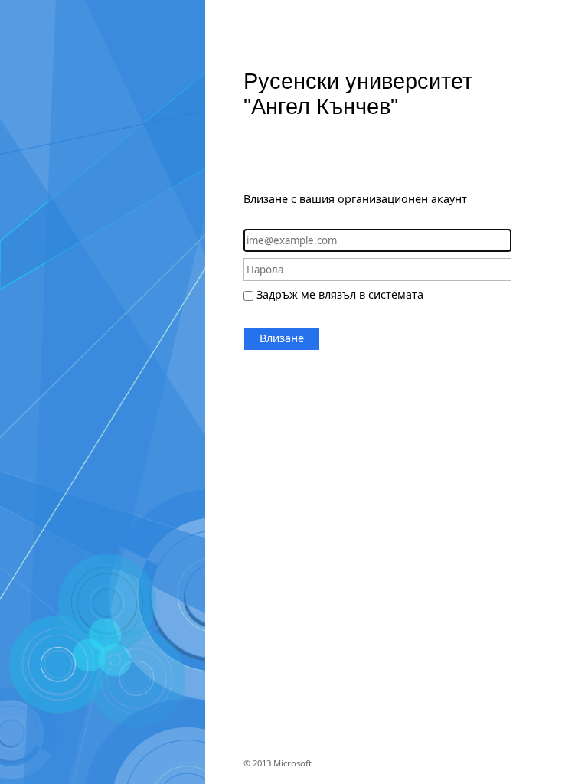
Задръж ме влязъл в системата (339, 294)
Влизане (282, 338)
